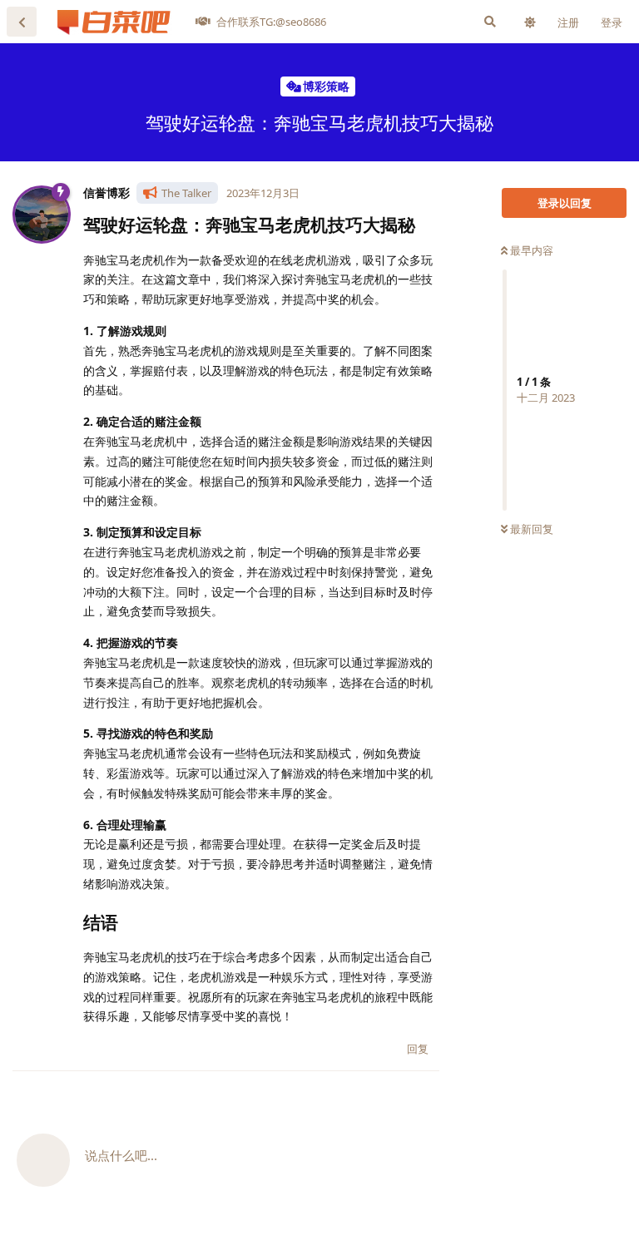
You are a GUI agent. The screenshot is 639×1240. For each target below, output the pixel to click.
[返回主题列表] (22, 22)
